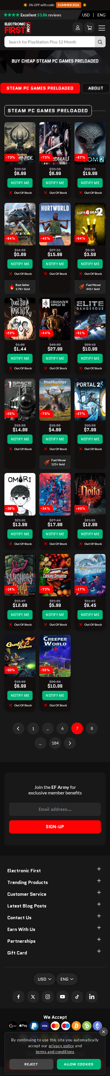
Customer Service (26, 894)
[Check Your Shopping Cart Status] (89, 27)
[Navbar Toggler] (101, 27)
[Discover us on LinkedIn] (92, 997)
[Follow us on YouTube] (62, 997)
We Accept (55, 1017)
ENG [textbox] (101, 15)
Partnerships (21, 941)
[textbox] (86, 15)
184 (55, 742)
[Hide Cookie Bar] (103, 1031)
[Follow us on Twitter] (33, 997)
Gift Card (17, 952)
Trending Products (27, 882)
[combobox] (86, 15)
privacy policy (61, 1045)
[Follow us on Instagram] (48, 997)
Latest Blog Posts (26, 905)
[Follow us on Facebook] (18, 997)
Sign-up (55, 827)
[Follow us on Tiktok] (77, 997)
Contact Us (19, 917)
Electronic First (24, 870)
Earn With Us (21, 929)
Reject (31, 1064)
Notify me (20, 182)
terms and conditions (55, 1051)
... (47, 728)
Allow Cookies (78, 1064)
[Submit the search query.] (100, 41)
